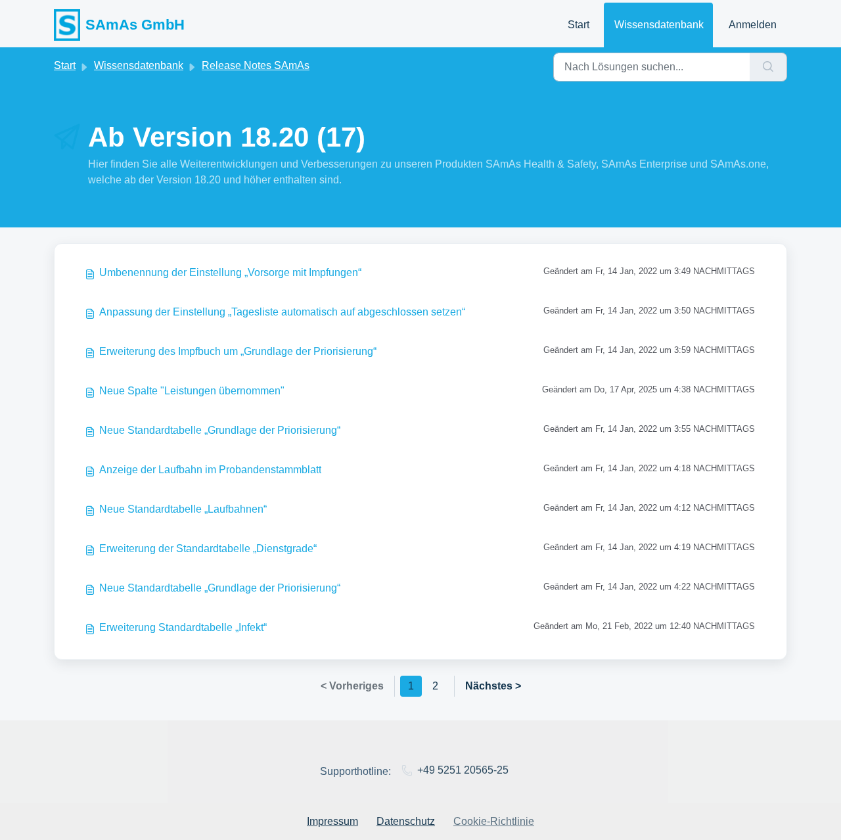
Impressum (332, 821)
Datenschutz (405, 821)
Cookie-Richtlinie (493, 821)
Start (578, 24)
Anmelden (753, 24)
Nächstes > (493, 685)
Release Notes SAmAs (255, 65)
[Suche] (768, 67)
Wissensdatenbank (659, 24)
